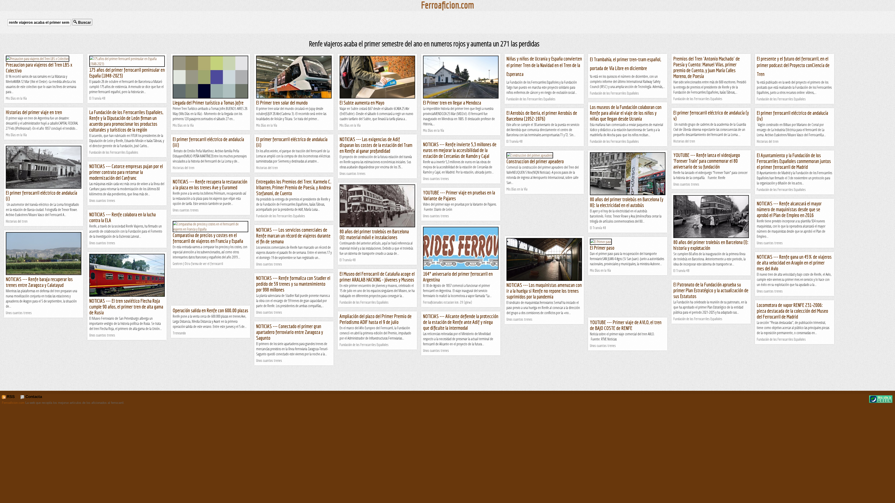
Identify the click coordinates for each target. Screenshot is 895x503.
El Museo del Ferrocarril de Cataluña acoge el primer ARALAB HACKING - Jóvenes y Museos (377, 276)
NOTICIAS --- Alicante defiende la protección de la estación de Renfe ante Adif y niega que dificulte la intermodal (460, 322)
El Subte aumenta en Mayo (362, 102)
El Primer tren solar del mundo (282, 102)
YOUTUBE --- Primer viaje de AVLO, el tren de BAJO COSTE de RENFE (625, 325)
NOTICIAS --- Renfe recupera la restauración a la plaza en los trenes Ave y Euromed (210, 184)
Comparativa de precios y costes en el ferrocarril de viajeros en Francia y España (208, 238)
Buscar (84, 22)
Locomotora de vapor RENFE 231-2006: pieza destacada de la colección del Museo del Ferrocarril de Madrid (792, 310)
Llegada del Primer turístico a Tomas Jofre (208, 102)
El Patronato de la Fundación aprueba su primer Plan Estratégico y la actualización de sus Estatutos (710, 290)
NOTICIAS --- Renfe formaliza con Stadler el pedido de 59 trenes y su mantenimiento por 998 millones (293, 283)
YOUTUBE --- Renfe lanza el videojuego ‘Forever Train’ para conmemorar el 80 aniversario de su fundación (706, 161)
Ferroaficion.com (13, 402)
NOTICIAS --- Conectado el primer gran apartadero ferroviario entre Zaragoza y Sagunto (289, 332)
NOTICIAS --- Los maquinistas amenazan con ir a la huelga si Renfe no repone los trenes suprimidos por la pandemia (544, 290)
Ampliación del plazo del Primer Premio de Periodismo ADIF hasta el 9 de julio (376, 319)
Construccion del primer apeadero (535, 161)
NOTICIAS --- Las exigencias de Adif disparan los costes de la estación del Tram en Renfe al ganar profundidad (376, 145)
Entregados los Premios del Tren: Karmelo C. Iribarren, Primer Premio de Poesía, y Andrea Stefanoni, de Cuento (293, 187)
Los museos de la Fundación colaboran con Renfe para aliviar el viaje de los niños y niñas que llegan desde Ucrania (625, 113)
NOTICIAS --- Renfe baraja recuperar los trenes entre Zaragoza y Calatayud (39, 282)
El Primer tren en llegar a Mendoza (452, 102)
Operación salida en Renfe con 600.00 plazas (210, 310)
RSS (10, 396)
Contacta (33, 396)
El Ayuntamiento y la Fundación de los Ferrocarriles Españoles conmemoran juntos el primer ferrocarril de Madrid (794, 161)
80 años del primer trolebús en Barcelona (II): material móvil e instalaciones (374, 234)
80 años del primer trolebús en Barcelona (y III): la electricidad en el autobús (626, 202)
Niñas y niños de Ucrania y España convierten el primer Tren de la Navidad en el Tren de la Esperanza (544, 66)
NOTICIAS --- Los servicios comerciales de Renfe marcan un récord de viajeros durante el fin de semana (293, 235)
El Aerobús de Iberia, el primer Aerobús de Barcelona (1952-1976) (541, 116)
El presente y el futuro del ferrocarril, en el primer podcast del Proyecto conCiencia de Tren (793, 66)
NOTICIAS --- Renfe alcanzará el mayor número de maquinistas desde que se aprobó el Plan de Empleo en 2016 (789, 209)
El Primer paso (602, 248)
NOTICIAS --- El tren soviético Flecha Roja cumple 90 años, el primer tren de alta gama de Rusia (126, 306)
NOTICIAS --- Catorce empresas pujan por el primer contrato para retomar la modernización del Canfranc (126, 172)
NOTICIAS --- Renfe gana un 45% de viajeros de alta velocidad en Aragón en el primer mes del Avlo (794, 262)
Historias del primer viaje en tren (34, 112)
